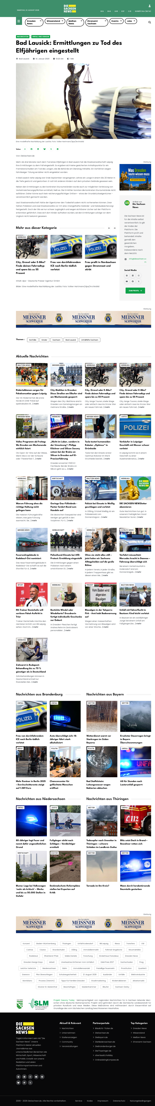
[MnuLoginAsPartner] (149, 6)
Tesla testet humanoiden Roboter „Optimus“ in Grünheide (97, 445)
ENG (109, 11)
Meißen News (72, 22)
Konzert (26, 943)
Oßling (74, 949)
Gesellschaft (58, 530)
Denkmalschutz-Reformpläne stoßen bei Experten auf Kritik (65, 889)
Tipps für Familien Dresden (73, 980)
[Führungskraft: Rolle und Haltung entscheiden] (32, 488)
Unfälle (122, 974)
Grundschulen (58, 949)
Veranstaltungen (70, 1046)
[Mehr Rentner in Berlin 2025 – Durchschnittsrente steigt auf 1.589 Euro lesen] (31, 761)
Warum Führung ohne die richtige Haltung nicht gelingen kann (29, 506)
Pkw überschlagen (44, 974)
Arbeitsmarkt (138, 980)
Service (78, 1100)
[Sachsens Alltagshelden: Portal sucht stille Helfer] (101, 539)
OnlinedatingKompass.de (107, 1060)
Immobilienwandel (82, 968)
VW (142, 943)
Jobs (129, 21)
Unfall (20, 703)
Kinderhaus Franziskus (109, 956)
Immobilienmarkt (91, 949)
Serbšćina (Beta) (143, 11)
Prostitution (126, 968)
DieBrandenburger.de (105, 1046)
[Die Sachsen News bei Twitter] (138, 281)
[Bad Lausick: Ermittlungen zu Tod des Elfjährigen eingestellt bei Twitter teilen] (51, 149)
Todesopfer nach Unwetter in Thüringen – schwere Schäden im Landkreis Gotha (101, 843)
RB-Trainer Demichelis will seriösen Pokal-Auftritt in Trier (29, 613)
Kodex (90, 1100)
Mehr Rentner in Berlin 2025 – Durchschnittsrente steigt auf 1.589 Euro (31, 784)
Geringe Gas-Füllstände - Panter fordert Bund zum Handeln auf (63, 506)
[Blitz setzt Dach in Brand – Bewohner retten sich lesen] (135, 820)
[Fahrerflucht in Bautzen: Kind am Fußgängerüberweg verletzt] (135, 594)
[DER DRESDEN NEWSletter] (135, 177)
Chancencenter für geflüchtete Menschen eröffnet (61, 784)
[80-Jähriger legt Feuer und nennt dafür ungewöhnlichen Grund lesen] (31, 820)
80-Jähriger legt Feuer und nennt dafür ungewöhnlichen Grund (31, 843)
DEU (102, 11)
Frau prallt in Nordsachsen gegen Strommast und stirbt (100, 266)
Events (115, 21)
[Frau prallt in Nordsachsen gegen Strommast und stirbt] (101, 246)
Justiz (124, 416)
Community (67, 1042)
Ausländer (107, 974)
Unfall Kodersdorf (85, 943)
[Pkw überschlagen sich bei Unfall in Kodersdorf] (135, 539)
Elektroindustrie (138, 974)
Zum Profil (134, 290)
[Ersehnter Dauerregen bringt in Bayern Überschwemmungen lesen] (135, 716)
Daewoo (26, 974)
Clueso (43, 949)
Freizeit (90, 585)
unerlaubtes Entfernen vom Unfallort (77, 962)
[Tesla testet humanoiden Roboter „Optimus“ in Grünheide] (101, 426)
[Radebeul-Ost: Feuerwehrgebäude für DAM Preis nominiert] (32, 539)
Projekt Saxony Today (65, 1000)
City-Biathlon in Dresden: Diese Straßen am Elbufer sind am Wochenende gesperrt (66, 393)
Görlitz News (127, 530)
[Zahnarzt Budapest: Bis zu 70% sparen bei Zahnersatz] (32, 649)
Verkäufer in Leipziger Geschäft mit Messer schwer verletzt (134, 445)
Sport (20, 585)
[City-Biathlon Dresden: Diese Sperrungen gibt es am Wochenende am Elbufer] (66, 374)
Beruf (20, 748)
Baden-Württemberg (46, 943)
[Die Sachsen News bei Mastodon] (24, 1082)
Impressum (102, 1100)
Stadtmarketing (98, 980)
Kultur (54, 853)
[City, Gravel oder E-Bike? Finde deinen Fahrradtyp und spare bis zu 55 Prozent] (32, 246)
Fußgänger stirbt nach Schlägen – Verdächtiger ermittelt (62, 843)
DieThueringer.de (103, 1051)
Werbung (22, 237)
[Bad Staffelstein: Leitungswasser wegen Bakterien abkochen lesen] (101, 761)
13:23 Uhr (60, 59)
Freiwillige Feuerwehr (105, 968)
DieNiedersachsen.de (105, 1042)
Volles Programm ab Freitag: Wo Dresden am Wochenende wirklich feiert (31, 445)
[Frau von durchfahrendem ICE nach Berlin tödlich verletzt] (66, 246)
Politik (54, 748)
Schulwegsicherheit (68, 974)
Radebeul (33, 956)
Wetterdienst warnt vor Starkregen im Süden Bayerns (98, 739)
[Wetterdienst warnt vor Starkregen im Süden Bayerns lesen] (101, 716)
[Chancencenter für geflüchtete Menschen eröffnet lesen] (65, 761)
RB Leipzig (104, 943)
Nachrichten (22, 37)
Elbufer (106, 987)
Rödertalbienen (119, 980)
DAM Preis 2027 (107, 962)
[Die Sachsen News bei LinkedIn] (132, 275)
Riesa (117, 943)
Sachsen (56, 340)
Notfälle (32, 340)
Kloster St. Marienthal (47, 987)
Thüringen (66, 943)
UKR (116, 11)
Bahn (64, 968)
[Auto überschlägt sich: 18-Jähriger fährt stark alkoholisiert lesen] (65, 716)
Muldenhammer (89, 987)
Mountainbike (135, 949)
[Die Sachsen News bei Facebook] (132, 281)
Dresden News (31, 22)
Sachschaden (126, 962)
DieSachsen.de (102, 1033)
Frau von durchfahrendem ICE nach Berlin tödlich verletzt (65, 266)
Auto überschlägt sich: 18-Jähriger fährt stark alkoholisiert (63, 739)
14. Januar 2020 (42, 59)
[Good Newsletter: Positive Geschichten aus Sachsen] (135, 488)
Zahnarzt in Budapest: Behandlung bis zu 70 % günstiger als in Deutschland (31, 668)
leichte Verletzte (28, 968)
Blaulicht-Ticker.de (104, 1028)
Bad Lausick (24, 59)
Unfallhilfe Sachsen (89, 340)
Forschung (88, 956)
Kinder (44, 340)
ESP (122, 11)
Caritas (29, 949)
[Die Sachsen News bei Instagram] (138, 275)
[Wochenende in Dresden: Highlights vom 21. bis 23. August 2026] (32, 426)
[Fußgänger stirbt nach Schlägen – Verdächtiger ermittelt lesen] (65, 820)
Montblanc (27, 980)
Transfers (130, 943)
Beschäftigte (69, 987)
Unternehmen (68, 1033)
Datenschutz (119, 1100)
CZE (129, 11)
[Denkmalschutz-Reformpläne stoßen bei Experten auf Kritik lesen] (65, 866)
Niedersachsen (49, 968)
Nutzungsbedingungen (140, 1100)
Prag (141, 962)
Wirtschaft (57, 478)
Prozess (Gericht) (47, 980)
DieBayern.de (101, 1037)
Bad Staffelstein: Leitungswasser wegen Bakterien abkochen (98, 784)
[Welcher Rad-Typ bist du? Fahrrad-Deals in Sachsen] (101, 374)
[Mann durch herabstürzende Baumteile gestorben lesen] (135, 866)
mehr (36, 403)
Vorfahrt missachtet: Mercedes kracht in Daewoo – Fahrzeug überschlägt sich (135, 558)
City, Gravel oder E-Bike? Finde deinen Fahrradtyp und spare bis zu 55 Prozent (100, 393)
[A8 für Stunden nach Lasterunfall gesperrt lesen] (135, 761)
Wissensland (53, 21)
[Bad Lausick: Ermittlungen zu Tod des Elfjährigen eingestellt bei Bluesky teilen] (44, 149)
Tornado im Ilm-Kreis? (97, 886)
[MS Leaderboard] (83, 319)
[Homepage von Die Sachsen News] (126, 275)
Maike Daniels (71, 956)
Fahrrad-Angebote (113, 949)
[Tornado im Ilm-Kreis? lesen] (101, 866)
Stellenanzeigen (69, 1037)
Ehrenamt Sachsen (92, 22)
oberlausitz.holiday (104, 1055)
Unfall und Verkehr (40, 37)
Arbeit (52, 962)
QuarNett (142, 968)
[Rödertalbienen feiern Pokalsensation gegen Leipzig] (32, 374)
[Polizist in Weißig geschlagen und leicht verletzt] (101, 488)
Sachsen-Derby (122, 987)
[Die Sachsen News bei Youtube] (126, 281)
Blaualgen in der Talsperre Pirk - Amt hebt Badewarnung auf (100, 613)
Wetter (91, 703)
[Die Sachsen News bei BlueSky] (18, 1082)
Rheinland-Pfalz (51, 956)
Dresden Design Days (33, 962)
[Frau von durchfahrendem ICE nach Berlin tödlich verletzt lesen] (31, 716)
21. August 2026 (90, 974)
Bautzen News (24, 365)
